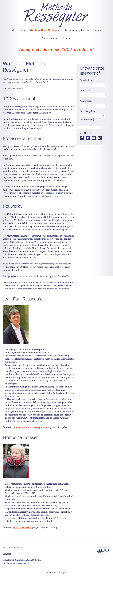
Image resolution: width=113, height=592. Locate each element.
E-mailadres (86, 80)
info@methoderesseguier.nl (16, 563)
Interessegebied (87, 111)
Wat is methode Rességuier (45, 29)
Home (22, 30)
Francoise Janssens (22, 527)
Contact (66, 38)
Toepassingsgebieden (77, 30)
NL (12, 30)
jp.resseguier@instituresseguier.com (31, 427)
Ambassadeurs (50, 38)
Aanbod (97, 30)
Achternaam (86, 101)
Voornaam (85, 90)
